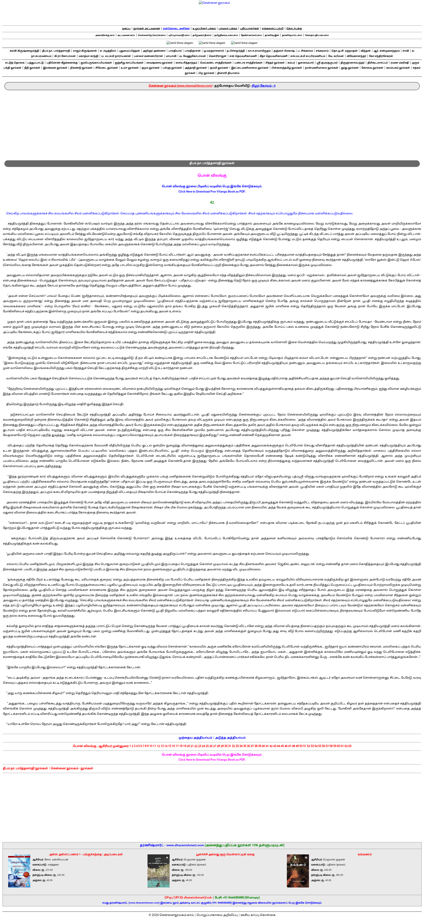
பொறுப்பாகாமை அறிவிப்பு (217, 915)
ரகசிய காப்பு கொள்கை (258, 915)
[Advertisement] (212, 123)
